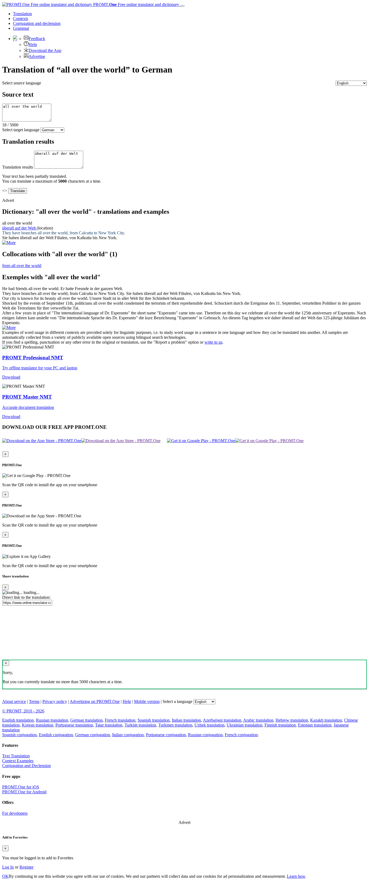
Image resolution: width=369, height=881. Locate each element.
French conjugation (241, 734)
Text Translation (16, 756)
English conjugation (56, 734)
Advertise (37, 56)
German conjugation (92, 734)
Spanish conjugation (19, 734)
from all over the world (21, 265)
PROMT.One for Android (24, 792)
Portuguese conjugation (166, 734)
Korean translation (37, 725)
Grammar (21, 28)
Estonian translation (314, 725)
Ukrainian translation (244, 725)
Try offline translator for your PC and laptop (39, 368)
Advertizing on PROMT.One (95, 701)
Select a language (177, 701)
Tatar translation (108, 725)
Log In (8, 867)
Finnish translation (280, 725)
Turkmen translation (175, 725)
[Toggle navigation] (182, 6)
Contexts (20, 18)
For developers (15, 813)
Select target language (20, 129)
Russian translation (52, 720)
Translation (22, 13)
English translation (18, 720)
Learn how (296, 876)
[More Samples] (9, 242)
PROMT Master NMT (27, 397)
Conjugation (37, 23)
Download (11, 377)
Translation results (17, 167)
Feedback (37, 38)
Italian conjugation (128, 734)
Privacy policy (54, 701)
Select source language (21, 83)
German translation (86, 720)
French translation (120, 720)
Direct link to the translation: (26, 597)
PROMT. (135, 4)
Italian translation (186, 720)
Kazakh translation (326, 720)
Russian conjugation (205, 734)
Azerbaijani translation (222, 720)
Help (33, 44)
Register (26, 867)
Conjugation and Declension (26, 765)
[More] (9, 327)
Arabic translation (258, 720)
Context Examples (17, 760)
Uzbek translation (209, 725)
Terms (34, 701)
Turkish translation (140, 725)
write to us (213, 342)
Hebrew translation (292, 720)
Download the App (45, 50)
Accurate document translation (28, 407)
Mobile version (147, 701)
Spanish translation (153, 720)
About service (14, 701)
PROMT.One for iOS (20, 787)
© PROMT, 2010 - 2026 (23, 711)
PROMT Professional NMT (32, 357)
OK (5, 876)
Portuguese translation (74, 725)
